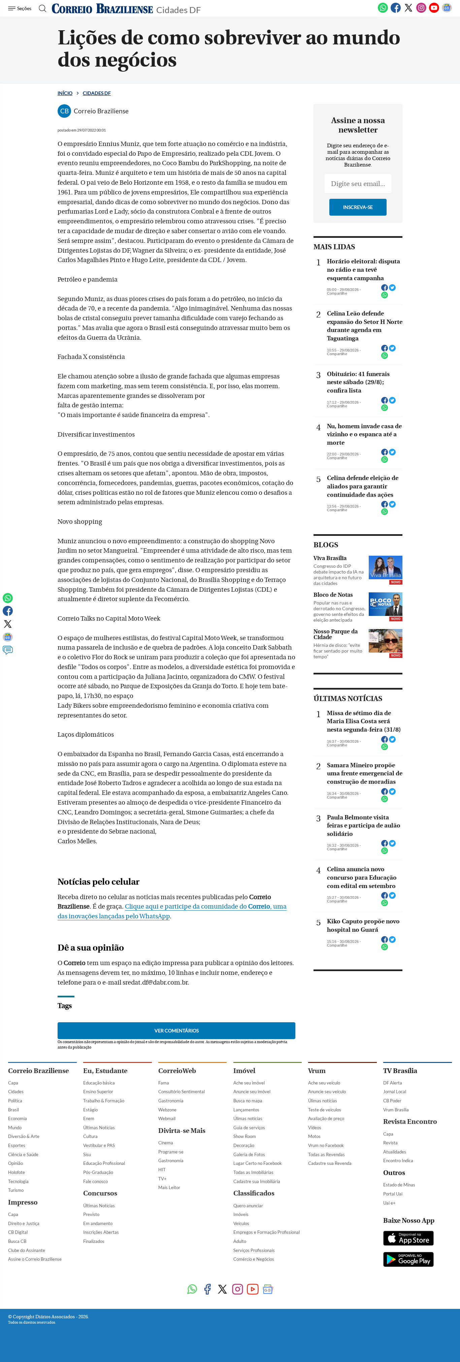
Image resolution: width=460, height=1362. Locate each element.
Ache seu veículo (324, 1082)
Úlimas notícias (247, 1118)
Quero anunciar (248, 1205)
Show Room (244, 1136)
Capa (13, 1082)
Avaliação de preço (326, 1118)
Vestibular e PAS (99, 1145)
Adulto (239, 1241)
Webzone (167, 1109)
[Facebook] (396, 11)
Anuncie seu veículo (327, 1091)
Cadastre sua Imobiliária (256, 1181)
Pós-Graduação (98, 1172)
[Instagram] (421, 11)
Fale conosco (95, 1181)
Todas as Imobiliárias (253, 1172)
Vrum (317, 1071)
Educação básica (99, 1082)
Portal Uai (392, 1194)
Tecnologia (18, 1181)
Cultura (90, 1136)
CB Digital (18, 1232)
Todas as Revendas (326, 1154)
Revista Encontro (410, 1122)
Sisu (87, 1154)
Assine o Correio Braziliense (35, 1259)
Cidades (16, 1091)
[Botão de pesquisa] (40, 8)
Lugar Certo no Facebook (257, 1163)
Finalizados (93, 1241)
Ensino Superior (98, 1091)
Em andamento (97, 1223)
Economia (17, 1118)
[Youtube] (434, 11)
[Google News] (447, 11)
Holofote (16, 1172)
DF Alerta (392, 1082)
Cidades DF (178, 9)
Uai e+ (389, 1203)
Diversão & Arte (23, 1136)
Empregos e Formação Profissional (266, 1232)
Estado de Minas (399, 1184)
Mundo (15, 1127)
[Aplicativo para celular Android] (408, 1260)
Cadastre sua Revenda (330, 1163)
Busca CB (17, 1241)
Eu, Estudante (105, 1071)
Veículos (241, 1223)
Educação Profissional (104, 1163)
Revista (390, 1142)
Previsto (91, 1214)
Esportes (16, 1145)
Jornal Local (394, 1091)
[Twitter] (408, 11)
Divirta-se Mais (181, 1131)
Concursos (100, 1193)
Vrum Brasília (396, 1109)
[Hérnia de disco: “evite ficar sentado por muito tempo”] (385, 641)
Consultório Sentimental (181, 1091)
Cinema (165, 1142)
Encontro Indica (398, 1160)
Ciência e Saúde (23, 1154)
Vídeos (314, 1127)
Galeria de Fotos (249, 1154)
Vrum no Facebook (326, 1145)
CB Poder (392, 1100)
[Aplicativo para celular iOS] (408, 1239)
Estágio (90, 1109)
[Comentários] (8, 653)
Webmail (166, 1118)
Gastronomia (171, 1100)
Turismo (16, 1190)
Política (15, 1100)
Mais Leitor (169, 1187)
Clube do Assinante (26, 1250)
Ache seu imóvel (249, 1082)
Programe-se (171, 1151)
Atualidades (394, 1151)
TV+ (162, 1178)
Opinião (15, 1163)
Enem (88, 1118)
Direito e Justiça (23, 1223)
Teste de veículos (324, 1109)
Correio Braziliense (38, 1071)
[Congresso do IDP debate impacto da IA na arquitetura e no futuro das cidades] (385, 567)
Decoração (243, 1145)
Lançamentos (246, 1109)
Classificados (253, 1193)
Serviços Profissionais (254, 1250)
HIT (162, 1169)
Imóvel (244, 1071)
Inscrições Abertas (101, 1232)
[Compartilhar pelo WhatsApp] (384, 297)
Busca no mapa (247, 1100)
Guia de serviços (249, 1127)
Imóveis (241, 1214)
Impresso (23, 1202)
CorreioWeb (177, 1071)
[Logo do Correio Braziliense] (102, 8)
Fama (163, 1082)
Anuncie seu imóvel (251, 1091)
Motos (314, 1136)
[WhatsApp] (383, 11)
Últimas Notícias (99, 1127)
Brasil (13, 1109)
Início (65, 93)
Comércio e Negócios (253, 1259)
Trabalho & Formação (103, 1100)
